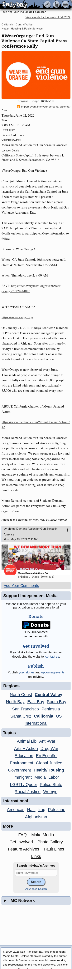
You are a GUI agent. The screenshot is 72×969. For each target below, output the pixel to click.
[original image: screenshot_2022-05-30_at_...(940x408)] (36, 559)
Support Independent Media (30, 595)
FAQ (22, 834)
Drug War (49, 748)
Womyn (50, 791)
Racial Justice (28, 791)
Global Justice (49, 763)
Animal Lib (26, 741)
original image (28, 101)
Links (36, 856)
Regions (11, 685)
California (7, 24)
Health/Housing (49, 770)
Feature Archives (23, 849)
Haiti (31, 809)
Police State (51, 784)
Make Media (42, 834)
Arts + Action (26, 748)
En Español (46, 755)
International (36, 723)
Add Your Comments (21, 585)
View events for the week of (48, 17)
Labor (53, 777)
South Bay (56, 701)
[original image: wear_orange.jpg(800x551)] (36, 75)
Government (19, 770)
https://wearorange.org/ (17, 317)
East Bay (35, 701)
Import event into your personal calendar (45, 106)
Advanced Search (36, 888)
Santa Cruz (20, 716)
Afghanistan (36, 816)
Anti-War (47, 741)
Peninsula (50, 709)
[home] (36, 4)
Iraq (41, 809)
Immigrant (22, 777)
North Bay (15, 701)
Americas (15, 809)
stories (27, 672)
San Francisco (25, 709)
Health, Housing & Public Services (22, 28)
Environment (21, 763)
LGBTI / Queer (23, 784)
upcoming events (53, 672)
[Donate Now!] (36, 625)
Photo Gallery (50, 842)
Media (40, 777)
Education (24, 755)
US (59, 716)
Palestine (56, 809)
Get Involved (21, 842)
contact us (52, 656)
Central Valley (24, 24)
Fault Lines (54, 849)
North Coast (21, 694)
